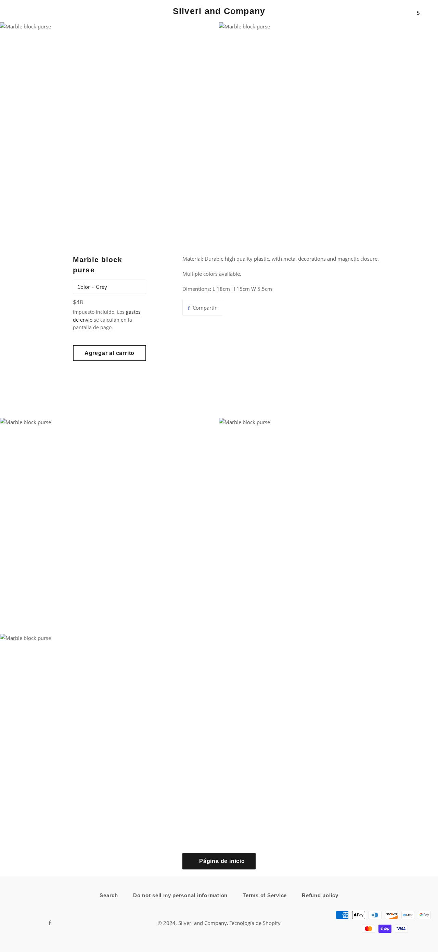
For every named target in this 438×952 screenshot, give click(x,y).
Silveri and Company (219, 11)
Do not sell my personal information (180, 895)
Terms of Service (265, 895)
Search (109, 895)
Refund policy (320, 895)
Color (83, 286)
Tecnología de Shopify (255, 922)
